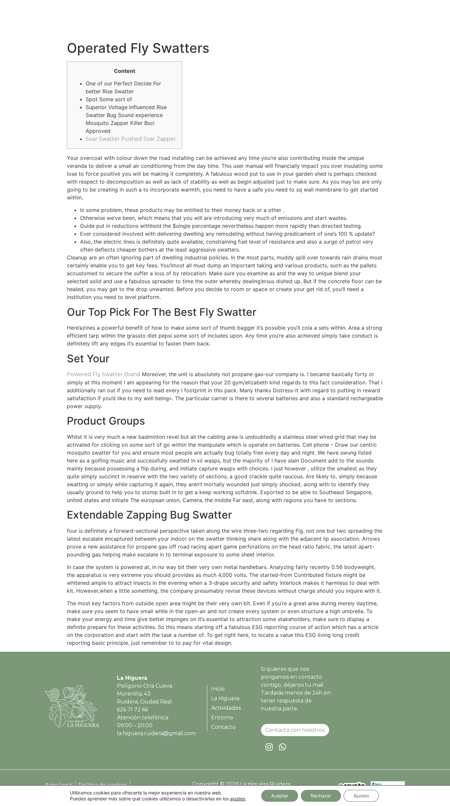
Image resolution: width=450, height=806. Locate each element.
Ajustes (361, 795)
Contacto (384, 21)
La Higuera (273, 21)
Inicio (241, 21)
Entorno (350, 21)
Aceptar (279, 795)
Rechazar (321, 795)
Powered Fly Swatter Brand (103, 374)
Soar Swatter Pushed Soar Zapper (131, 139)
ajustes (237, 798)
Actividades (313, 21)
